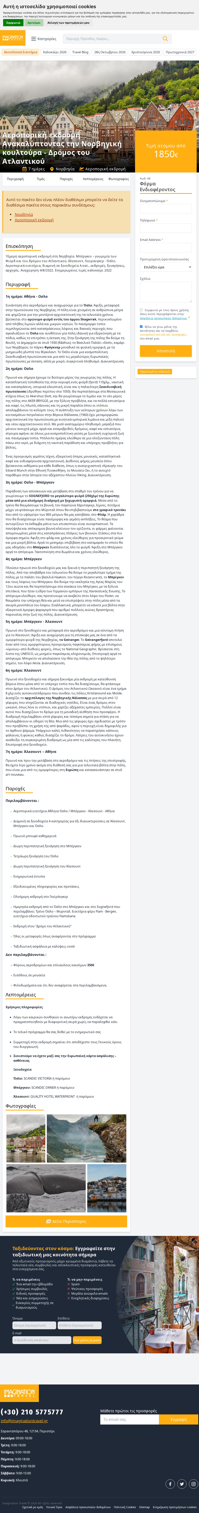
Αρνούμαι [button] (33, 22)
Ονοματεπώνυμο (154, 201)
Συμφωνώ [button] (13, 22)
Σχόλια (145, 279)
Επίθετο (64, 1318)
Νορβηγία (65, 169)
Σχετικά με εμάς (32, 1507)
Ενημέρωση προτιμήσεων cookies (175, 1507)
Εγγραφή (179, 1419)
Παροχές (66, 179)
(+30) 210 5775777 (32, 1412)
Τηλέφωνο (149, 220)
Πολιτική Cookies (125, 1507)
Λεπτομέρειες (93, 179)
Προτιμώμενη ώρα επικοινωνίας (164, 259)
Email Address (151, 240)
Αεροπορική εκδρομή (105, 169)
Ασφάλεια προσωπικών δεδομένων (163, 318)
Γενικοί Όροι (54, 1507)
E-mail (16, 1333)
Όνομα (17, 1318)
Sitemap (144, 1507)
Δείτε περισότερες (69, 1221)
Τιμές (41, 179)
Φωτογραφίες (118, 179)
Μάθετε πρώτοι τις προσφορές (128, 1410)
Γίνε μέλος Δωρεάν (87, 1340)
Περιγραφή (15, 179)
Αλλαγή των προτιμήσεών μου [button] (68, 22)
